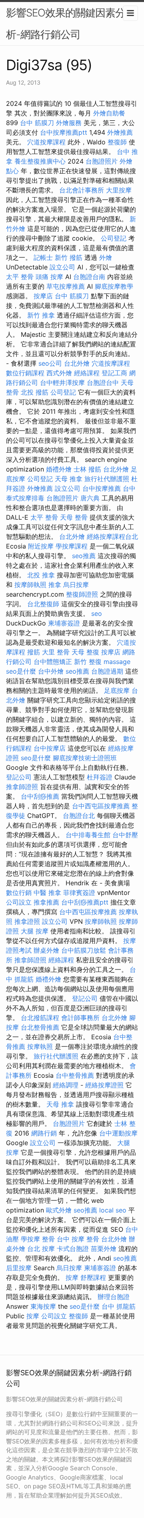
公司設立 (19, 902)
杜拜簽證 (99, 777)
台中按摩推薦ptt (63, 132)
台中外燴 (51, 671)
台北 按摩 (41, 1249)
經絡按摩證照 (104, 1085)
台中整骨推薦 (75, 1075)
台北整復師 (43, 604)
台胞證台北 (79, 816)
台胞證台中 (103, 382)
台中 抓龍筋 (119, 1306)
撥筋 (33, 652)
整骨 (48, 1239)
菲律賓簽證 (79, 893)
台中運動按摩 (118, 1133)
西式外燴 (59, 373)
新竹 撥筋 (68, 257)
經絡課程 (87, 373)
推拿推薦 (46, 902)
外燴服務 (69, 123)
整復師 (117, 142)
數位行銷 (19, 893)
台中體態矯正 (53, 662)
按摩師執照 (30, 585)
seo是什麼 (21, 671)
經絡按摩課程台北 (112, 536)
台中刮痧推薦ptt (84, 902)
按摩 (72, 1277)
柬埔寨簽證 (64, 623)
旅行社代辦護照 (106, 479)
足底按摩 (117, 690)
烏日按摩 (76, 585)
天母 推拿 (68, 479)
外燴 (105, 257)
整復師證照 (82, 594)
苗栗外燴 (103, 1249)
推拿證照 (27, 921)
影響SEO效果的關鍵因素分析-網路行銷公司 (65, 23)
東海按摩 (43, 1306)
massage (117, 662)
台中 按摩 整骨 (78, 1239)
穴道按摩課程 (46, 142)
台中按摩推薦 (101, 488)
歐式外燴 (59, 1210)
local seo (112, 1210)
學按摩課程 (72, 546)
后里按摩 (19, 1268)
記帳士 (43, 257)
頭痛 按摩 (49, 277)
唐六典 (90, 498)
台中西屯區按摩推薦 (101, 806)
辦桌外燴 (46, 950)
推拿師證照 (22, 787)
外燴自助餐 (109, 113)
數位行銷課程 (25, 373)
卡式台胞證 (73, 1249)
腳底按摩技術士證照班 (85, 758)
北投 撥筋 (34, 392)
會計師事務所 (80, 1018)
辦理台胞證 (114, 1297)
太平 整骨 (20, 277)
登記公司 (19, 777)
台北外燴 (77, 363)
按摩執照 (40, 1046)
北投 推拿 (41, 575)
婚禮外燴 (59, 469)
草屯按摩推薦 (65, 286)
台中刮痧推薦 (40, 796)
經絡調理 (65, 1085)
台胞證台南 (89, 277)
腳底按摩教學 (114, 286)
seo (96, 613)
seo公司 (50, 363)
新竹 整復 (88, 662)
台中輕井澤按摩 (62, 382)
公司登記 (113, 238)
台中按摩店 (50, 748)
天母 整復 (85, 652)
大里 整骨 (56, 652)
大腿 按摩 (34, 931)
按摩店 (43, 296)
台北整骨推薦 (40, 1027)
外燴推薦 (120, 132)
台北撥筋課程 (40, 1018)
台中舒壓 (125, 835)
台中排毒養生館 (88, 835)
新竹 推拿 (41, 315)
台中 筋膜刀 (37, 123)
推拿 (54, 585)
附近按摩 (41, 546)
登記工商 (114, 373)
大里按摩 (119, 190)
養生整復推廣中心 (40, 161)
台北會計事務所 (81, 190)
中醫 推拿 (47, 893)
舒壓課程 (93, 1277)
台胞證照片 (102, 161)
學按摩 (30, 1239)
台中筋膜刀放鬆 (83, 950)
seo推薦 (84, 556)
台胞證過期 (107, 671)
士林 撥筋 (87, 469)
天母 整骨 (74, 517)
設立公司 (62, 267)
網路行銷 (44, 1133)
